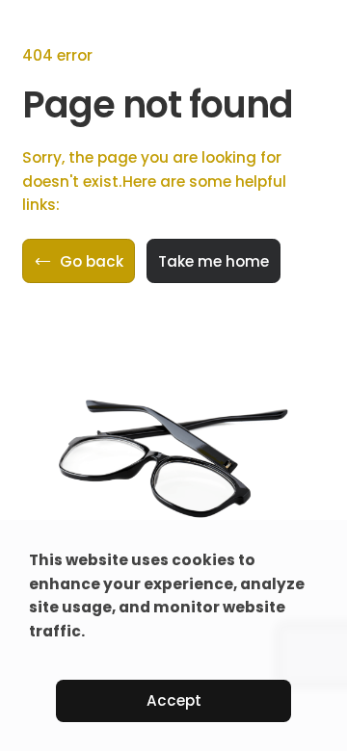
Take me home (213, 261)
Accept (174, 700)
